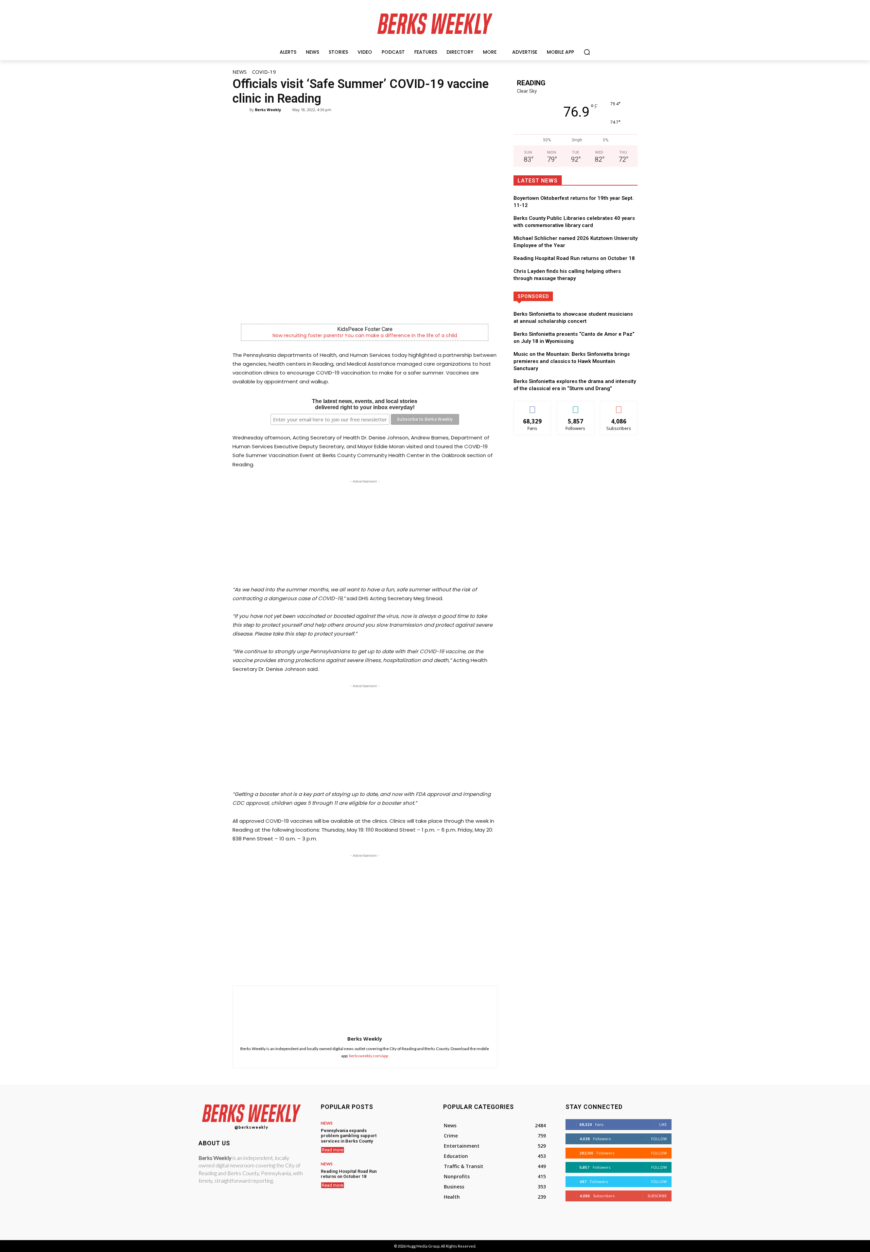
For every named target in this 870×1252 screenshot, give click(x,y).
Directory (600, 296)
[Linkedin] (385, 968)
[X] (354, 968)
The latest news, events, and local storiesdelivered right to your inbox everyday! (364, 404)
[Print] (416, 968)
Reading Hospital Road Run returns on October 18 (574, 258)
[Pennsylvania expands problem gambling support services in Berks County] (405, 1136)
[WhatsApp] (370, 968)
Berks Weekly (268, 109)
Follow (576, 406)
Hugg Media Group (422, 1246)
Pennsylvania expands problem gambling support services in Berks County (349, 1136)
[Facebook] (338, 968)
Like (532, 406)
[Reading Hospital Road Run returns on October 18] (405, 1177)
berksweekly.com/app (368, 1055)
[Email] (401, 968)
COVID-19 (264, 71)
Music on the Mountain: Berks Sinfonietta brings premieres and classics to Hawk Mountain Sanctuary (572, 361)
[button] (587, 52)
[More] (432, 968)
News (239, 71)
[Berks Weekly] (245, 109)
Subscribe (618, 406)
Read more (332, 1149)
